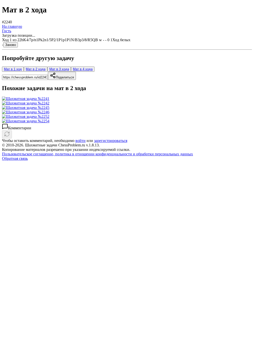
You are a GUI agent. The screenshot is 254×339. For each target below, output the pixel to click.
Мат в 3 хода (59, 69)
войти (80, 140)
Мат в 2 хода (35, 69)
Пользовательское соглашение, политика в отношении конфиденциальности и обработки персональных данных (97, 154)
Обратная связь (15, 158)
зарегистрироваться (110, 140)
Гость (6, 31)
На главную (12, 26)
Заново (10, 45)
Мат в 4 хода (83, 69)
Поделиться (65, 77)
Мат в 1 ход (13, 69)
